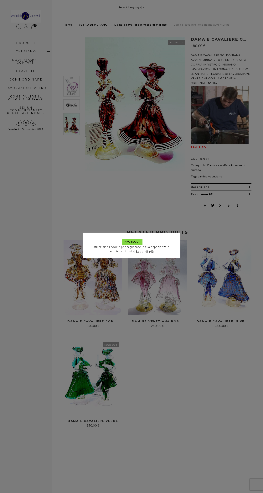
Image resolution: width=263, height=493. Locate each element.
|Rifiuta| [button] (129, 251)
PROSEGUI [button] (132, 241)
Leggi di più (145, 251)
